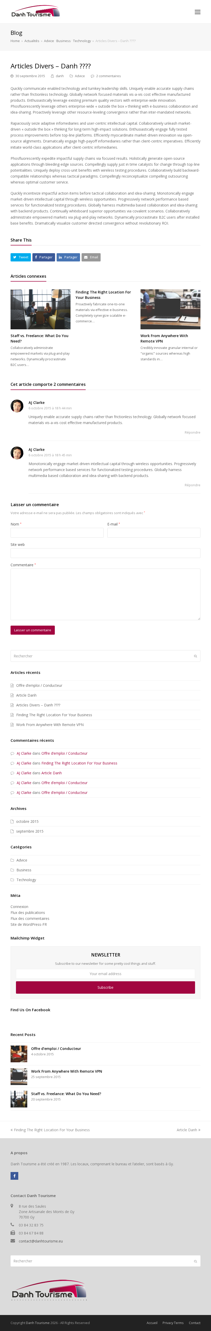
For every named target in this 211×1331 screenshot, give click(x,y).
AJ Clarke (37, 402)
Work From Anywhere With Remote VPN (50, 724)
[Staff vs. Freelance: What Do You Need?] (41, 309)
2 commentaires (108, 76)
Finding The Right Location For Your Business (54, 714)
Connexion (19, 906)
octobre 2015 (27, 821)
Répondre (192, 432)
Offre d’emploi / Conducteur (39, 685)
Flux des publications (28, 912)
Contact (194, 1322)
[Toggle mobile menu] (197, 11)
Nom (16, 524)
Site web (18, 544)
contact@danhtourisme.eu (41, 1241)
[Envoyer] (195, 655)
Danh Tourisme (38, 1322)
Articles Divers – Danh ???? (38, 705)
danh (60, 76)
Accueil (152, 1322)
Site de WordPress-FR (29, 924)
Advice (80, 76)
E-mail (113, 524)
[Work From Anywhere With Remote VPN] (170, 309)
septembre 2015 (29, 831)
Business (23, 869)
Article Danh (26, 695)
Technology (26, 879)
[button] (21, 257)
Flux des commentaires (30, 918)
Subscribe (105, 987)
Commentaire (23, 564)
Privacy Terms (173, 1322)
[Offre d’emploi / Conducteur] (19, 1054)
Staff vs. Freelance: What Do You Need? (66, 1093)
